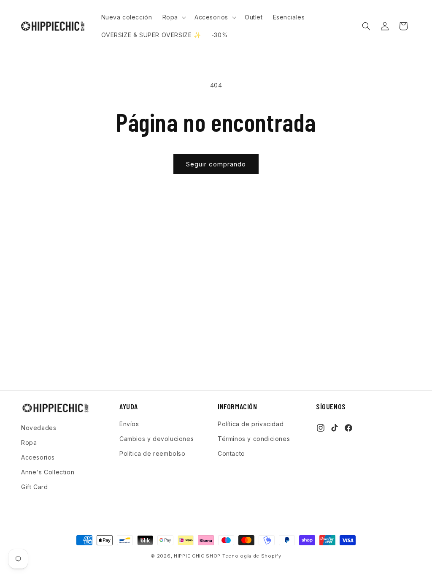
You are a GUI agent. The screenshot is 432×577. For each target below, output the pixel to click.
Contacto (231, 453)
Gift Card (34, 486)
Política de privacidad (251, 423)
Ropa (29, 442)
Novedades (38, 427)
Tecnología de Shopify (251, 556)
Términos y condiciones (254, 438)
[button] (173, 17)
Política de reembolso (152, 453)
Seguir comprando (216, 164)
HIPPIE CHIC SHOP (198, 556)
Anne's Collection (47, 472)
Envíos (129, 423)
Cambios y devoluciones (156, 438)
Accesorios (38, 457)
